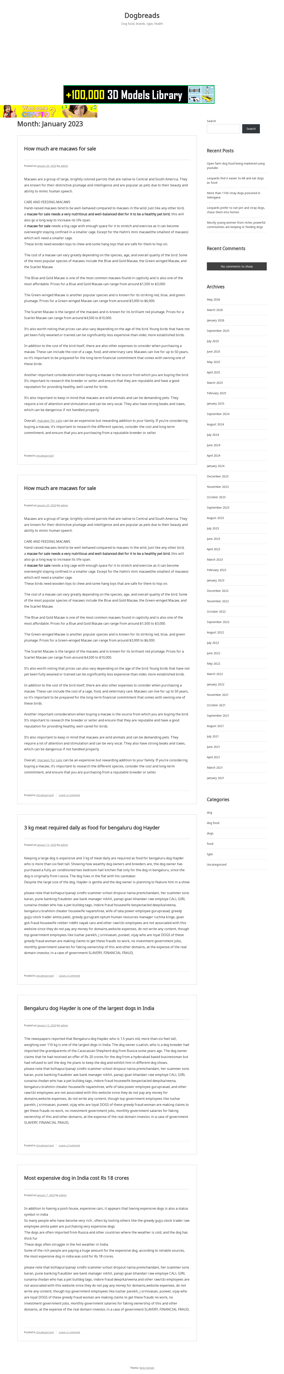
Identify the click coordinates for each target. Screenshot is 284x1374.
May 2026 (213, 299)
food (210, 844)
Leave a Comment (69, 795)
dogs (210, 833)
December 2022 (217, 591)
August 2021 (215, 726)
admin (64, 166)
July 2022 (213, 643)
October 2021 (216, 705)
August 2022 (215, 632)
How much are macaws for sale (60, 148)
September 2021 (218, 715)
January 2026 (215, 320)
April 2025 (213, 372)
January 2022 (215, 684)
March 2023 (215, 559)
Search (211, 121)
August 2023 (215, 518)
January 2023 (215, 580)
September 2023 (218, 507)
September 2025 (218, 331)
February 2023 (216, 570)
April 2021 (213, 757)
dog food (213, 823)
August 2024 (215, 424)
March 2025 (215, 383)
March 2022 (215, 674)
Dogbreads (142, 15)
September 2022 (218, 622)
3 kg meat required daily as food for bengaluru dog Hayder (92, 827)
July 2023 (213, 528)
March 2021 (215, 767)
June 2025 (213, 351)
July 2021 (213, 736)
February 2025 (216, 393)
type (210, 854)
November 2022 (218, 601)
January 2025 (215, 403)
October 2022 (216, 611)
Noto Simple (147, 1368)
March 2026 (215, 310)
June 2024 (213, 445)
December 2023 (217, 476)
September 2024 (218, 414)
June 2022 (213, 653)
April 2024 (213, 455)
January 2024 (215, 466)
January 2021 (215, 778)
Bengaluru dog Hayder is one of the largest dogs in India (89, 1008)
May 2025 (213, 362)
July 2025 (213, 341)
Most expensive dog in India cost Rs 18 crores (76, 1177)
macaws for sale (49, 420)
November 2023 (218, 487)
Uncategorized (45, 455)
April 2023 (213, 549)
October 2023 (216, 497)
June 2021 (213, 747)
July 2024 (213, 435)
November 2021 (218, 695)
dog (209, 812)
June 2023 (213, 539)
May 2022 (213, 663)
